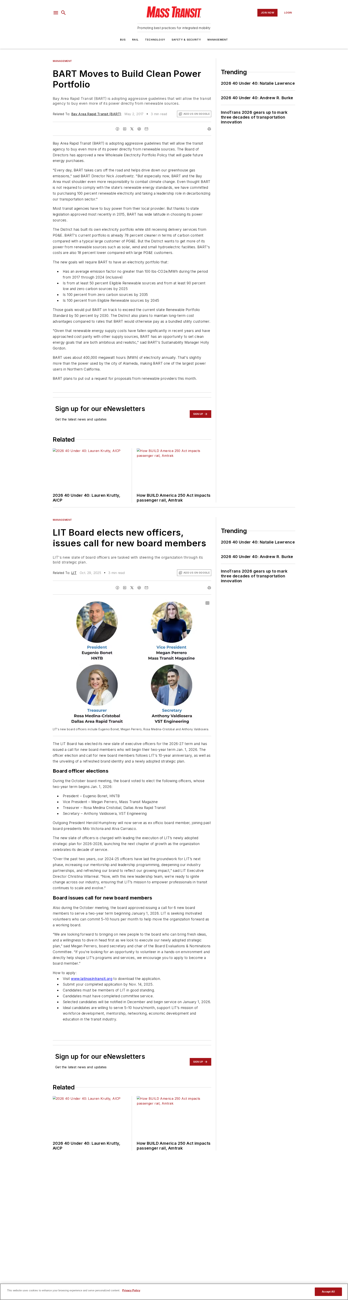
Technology (155, 39)
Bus (123, 39)
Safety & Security (186, 39)
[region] (174, 1291)
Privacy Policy (131, 1290)
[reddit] (139, 129)
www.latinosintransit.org (91, 979)
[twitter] (132, 129)
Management (217, 39)
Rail (135, 39)
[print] (209, 129)
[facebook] (117, 129)
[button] (56, 13)
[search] (63, 13)
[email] (146, 129)
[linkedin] (125, 129)
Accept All (328, 1291)
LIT (74, 573)
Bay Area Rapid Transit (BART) (96, 114)
